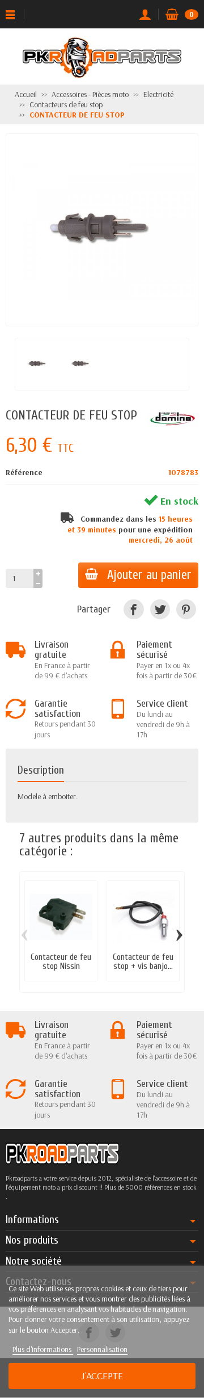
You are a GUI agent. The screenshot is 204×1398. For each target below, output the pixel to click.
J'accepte (102, 1375)
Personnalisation (102, 1349)
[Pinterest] (186, 609)
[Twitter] (160, 609)
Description (41, 770)
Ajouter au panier (149, 575)
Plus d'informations (42, 1349)
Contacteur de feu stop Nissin (61, 961)
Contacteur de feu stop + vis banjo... (143, 961)
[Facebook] (133, 609)
